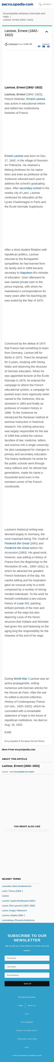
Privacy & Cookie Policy (27, 1030)
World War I (21, 678)
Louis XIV (23, 603)
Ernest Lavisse (35, 99)
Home (20, 1005)
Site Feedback (27, 1022)
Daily (27, 1047)
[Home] (17, 4)
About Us (32, 1005)
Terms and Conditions (27, 1039)
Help (27, 1014)
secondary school (30, 188)
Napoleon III (28, 272)
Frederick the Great (17, 543)
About (22, 772)
